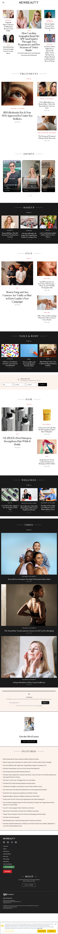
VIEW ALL (29, 78)
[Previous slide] (27, 195)
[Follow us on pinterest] (8, 842)
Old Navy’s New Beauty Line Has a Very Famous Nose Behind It (21, 768)
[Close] (55, 924)
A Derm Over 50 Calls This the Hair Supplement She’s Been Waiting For (24, 799)
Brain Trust (5, 856)
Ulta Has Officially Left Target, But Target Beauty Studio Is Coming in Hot (24, 765)
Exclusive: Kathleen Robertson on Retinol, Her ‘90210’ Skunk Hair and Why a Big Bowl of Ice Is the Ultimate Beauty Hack (29, 825)
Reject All (51, 931)
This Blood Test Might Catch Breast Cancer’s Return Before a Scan (22, 786)
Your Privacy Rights (9, 866)
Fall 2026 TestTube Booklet (11, 817)
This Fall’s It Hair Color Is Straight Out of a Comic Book (19, 780)
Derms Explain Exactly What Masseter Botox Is (16, 771)
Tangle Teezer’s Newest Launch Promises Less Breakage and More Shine (24, 814)
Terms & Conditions (7, 864)
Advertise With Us (7, 854)
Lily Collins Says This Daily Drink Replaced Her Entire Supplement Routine (25, 789)
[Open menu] (3, 2)
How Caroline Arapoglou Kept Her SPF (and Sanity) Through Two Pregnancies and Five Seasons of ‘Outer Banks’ (28, 804)
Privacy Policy (6, 859)
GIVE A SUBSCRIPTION (29, 741)
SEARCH (42, 384)
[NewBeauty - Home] (29, 2)
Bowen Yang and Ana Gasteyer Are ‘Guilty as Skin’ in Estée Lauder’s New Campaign (27, 762)
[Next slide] (30, 195)
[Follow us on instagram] (12, 842)
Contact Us (5, 846)
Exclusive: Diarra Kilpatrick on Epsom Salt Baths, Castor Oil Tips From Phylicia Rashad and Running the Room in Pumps (29, 776)
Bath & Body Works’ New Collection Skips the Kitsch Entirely (21, 759)
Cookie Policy (6, 861)
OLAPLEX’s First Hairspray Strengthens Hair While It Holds (20, 793)
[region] (29, 928)
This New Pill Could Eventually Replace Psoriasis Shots (19, 783)
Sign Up (44, 702)
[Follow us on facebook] (4, 842)
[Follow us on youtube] (16, 842)
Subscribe (7, 871)
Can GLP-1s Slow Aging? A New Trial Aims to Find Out (18, 808)
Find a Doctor (6, 851)
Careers (4, 848)
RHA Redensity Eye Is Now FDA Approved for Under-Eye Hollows (22, 820)
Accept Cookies (41, 931)
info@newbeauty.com (7, 902)
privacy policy (39, 705)
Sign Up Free (29, 885)
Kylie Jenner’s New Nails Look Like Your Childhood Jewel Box (21, 811)
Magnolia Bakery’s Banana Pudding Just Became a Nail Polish (21, 796)
